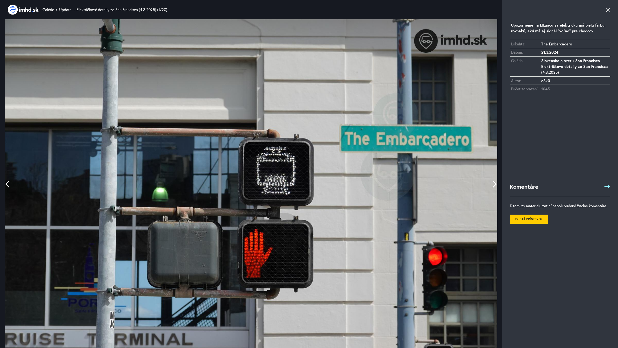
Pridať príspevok (529, 219)
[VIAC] (607, 186)
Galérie (48, 9)
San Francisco (587, 60)
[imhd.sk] (23, 10)
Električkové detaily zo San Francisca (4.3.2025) (116, 9)
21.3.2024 (549, 52)
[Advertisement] (560, 139)
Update (65, 9)
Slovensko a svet (556, 60)
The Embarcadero (556, 43)
